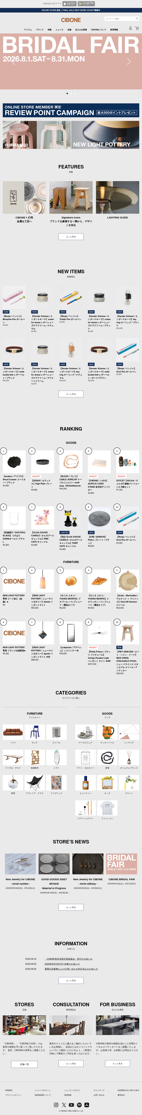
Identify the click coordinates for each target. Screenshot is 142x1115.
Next (127, 61)
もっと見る (71, 237)
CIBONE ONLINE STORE (71, 21)
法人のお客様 (81, 30)
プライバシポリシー (13, 1095)
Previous (14, 61)
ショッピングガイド (72, 1090)
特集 (50, 30)
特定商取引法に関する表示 (128, 1090)
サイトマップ (99, 1090)
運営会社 (121, 1095)
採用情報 (114, 30)
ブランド (40, 30)
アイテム (28, 30)
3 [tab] (74, 93)
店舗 (69, 30)
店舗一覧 (24, 1064)
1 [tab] (67, 93)
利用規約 (8, 1090)
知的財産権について (43, 1095)
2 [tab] (71, 93)
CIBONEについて (98, 30)
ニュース (59, 30)
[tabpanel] (71, 61)
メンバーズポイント (43, 1090)
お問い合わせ (99, 1095)
